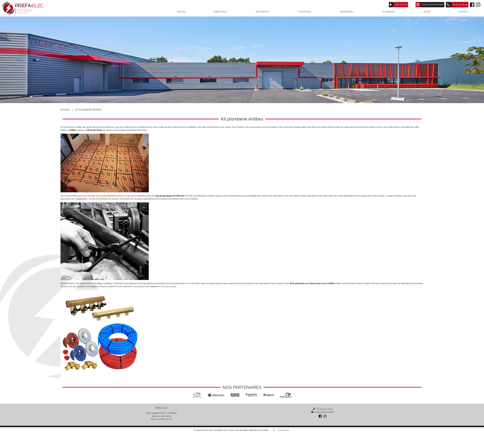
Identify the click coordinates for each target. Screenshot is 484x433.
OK (274, 430)
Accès (427, 12)
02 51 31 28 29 (326, 409)
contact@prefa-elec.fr (323, 412)
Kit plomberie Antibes (88, 109)
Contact (463, 12)
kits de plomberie (164, 196)
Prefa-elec (220, 12)
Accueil (181, 12)
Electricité (262, 12)
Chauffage (304, 12)
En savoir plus (283, 430)
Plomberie (388, 12)
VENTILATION (346, 12)
